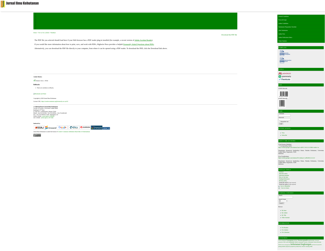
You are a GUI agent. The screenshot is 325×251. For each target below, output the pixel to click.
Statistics (38, 24)
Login (38, 16)
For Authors (285, 230)
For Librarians (285, 232)
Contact (38, 27)
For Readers (285, 227)
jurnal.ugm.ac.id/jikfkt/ (48, 116)
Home (38, 13)
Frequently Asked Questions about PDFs (138, 44)
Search (38, 18)
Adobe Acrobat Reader (143, 40)
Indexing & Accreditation (41, 25)
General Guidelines (283, 16)
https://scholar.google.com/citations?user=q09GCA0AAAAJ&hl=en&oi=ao (298, 147)
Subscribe (284, 135)
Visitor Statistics (282, 41)
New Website (39, 28)
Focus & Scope (282, 20)
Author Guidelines (283, 23)
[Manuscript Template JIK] (284, 55)
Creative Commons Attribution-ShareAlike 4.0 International (74, 131)
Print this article (283, 173)
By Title (284, 215)
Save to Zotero (285, 188)
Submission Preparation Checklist (287, 27)
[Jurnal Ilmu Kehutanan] (96, 129)
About (38, 15)
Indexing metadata (284, 175)
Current (38, 19)
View (283, 133)
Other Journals (286, 217)
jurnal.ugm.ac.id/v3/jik (47, 117)
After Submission (283, 30)
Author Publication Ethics (285, 37)
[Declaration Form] (284, 62)
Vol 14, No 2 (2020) (43, 32)
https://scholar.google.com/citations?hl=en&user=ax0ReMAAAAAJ (296, 158)
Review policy (283, 180)
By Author (284, 213)
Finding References (284, 179)
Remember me (284, 121)
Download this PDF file (229, 35)
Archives (38, 21)
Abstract (281, 172)
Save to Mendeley (285, 186)
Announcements (40, 22)
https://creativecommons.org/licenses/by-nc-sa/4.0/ (54, 101)
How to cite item (283, 177)
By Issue (284, 210)
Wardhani (53, 32)
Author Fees (281, 34)
